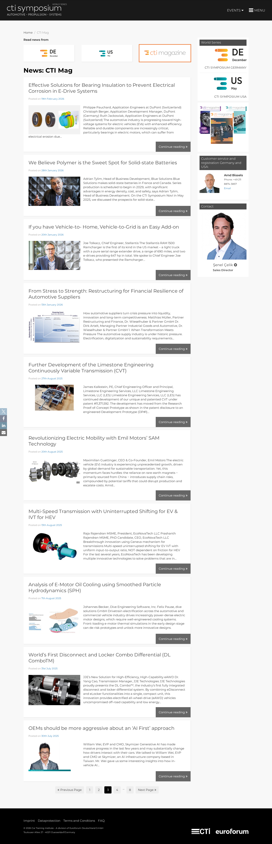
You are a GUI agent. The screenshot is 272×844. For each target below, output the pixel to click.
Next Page (146, 790)
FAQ (101, 821)
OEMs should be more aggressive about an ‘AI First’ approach (101, 728)
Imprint (29, 821)
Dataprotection (49, 821)
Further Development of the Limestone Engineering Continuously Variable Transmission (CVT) (91, 368)
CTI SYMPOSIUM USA (230, 96)
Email (227, 188)
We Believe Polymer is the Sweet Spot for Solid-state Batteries (102, 162)
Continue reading (172, 147)
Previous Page (71, 790)
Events (234, 10)
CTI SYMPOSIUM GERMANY (226, 67)
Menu (259, 10)
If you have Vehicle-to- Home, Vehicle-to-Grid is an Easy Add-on (103, 227)
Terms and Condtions (79, 821)
